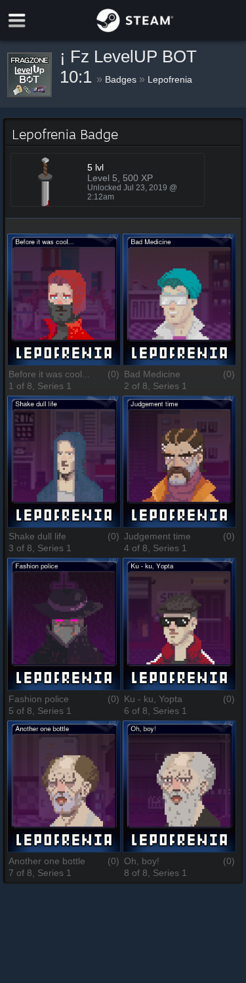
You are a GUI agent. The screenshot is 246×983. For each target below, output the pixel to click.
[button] (64, 300)
